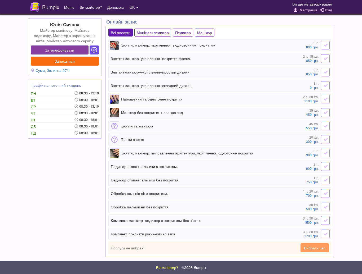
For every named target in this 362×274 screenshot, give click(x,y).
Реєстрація (307, 9)
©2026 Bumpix (194, 267)
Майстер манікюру (56, 30)
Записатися (65, 61)
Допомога (115, 7)
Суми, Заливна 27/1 (53, 70)
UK (133, 7)
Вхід (328, 9)
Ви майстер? (91, 7)
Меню (69, 7)
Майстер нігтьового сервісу (70, 40)
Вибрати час (314, 247)
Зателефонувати (59, 50)
